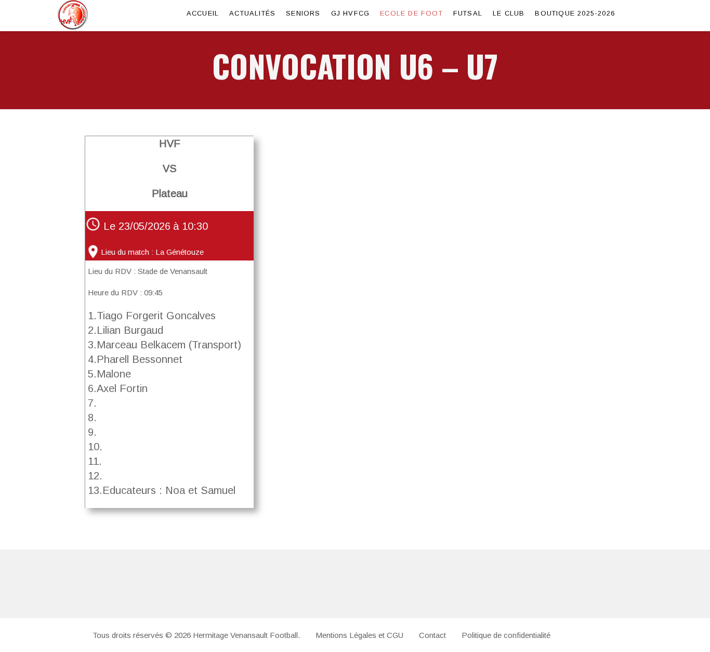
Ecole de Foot (411, 13)
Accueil (203, 13)
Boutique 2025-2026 (575, 13)
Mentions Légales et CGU (359, 635)
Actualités (252, 13)
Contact (432, 635)
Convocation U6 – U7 (354, 65)
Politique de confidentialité (506, 635)
